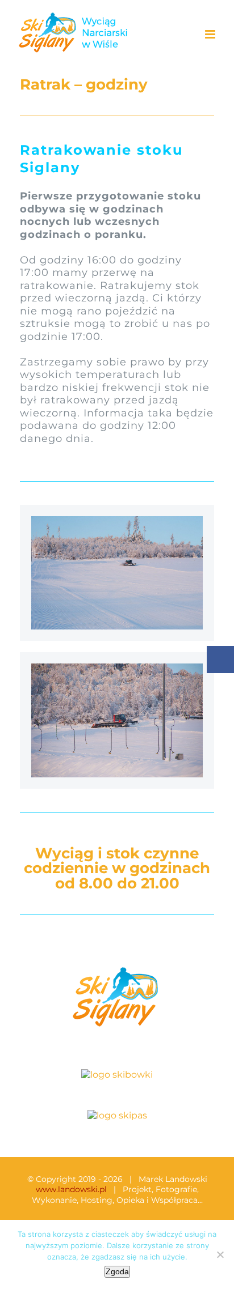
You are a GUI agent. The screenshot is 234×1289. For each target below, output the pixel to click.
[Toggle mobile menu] (211, 34)
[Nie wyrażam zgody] (219, 1254)
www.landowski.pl (71, 1189)
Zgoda (117, 1271)
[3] (116, 520)
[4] (116, 667)
